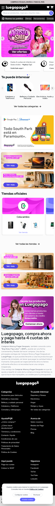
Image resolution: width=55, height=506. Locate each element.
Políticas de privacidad (10, 442)
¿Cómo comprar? (8, 422)
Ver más (11, 165)
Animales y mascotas (9, 399)
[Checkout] (52, 7)
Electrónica (35, 399)
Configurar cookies (21, 495)
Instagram (35, 464)
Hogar (33, 402)
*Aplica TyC (27, 64)
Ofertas (28, 19)
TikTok (33, 472)
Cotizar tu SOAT (7, 468)
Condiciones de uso (9, 439)
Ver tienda (23, 232)
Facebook (35, 468)
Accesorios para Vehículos (12, 395)
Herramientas (39, 19)
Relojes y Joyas (37, 406)
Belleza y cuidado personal (12, 402)
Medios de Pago (37, 425)
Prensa (33, 429)
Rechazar (36, 495)
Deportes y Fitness (38, 395)
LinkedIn (34, 479)
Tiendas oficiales (14, 194)
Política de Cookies (36, 489)
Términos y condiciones (10, 432)
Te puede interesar (15, 77)
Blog (32, 433)
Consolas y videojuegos (10, 410)
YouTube (34, 475)
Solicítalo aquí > (17, 68)
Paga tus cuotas (7, 464)
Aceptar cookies (27, 499)
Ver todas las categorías (26, 106)
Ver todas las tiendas (26, 244)
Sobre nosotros (37, 422)
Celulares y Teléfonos (10, 406)
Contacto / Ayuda (8, 435)
